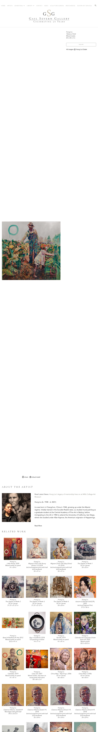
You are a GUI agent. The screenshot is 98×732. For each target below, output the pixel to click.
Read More (38, 526)
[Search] (95, 5)
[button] (20, 6)
